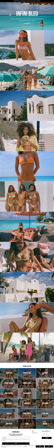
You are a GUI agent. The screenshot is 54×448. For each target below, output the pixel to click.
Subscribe (46, 437)
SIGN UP (16, 443)
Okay (49, 446)
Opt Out (27, 445)
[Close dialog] (30, 430)
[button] (45, 3)
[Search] (11, 3)
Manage (40, 446)
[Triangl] (27, 3)
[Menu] (9, 3)
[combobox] (43, 435)
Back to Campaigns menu (26, 23)
